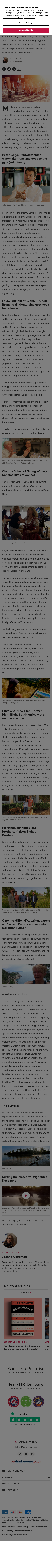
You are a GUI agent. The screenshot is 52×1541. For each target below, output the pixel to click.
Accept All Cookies (26, 30)
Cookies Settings (26, 23)
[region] (26, 17)
